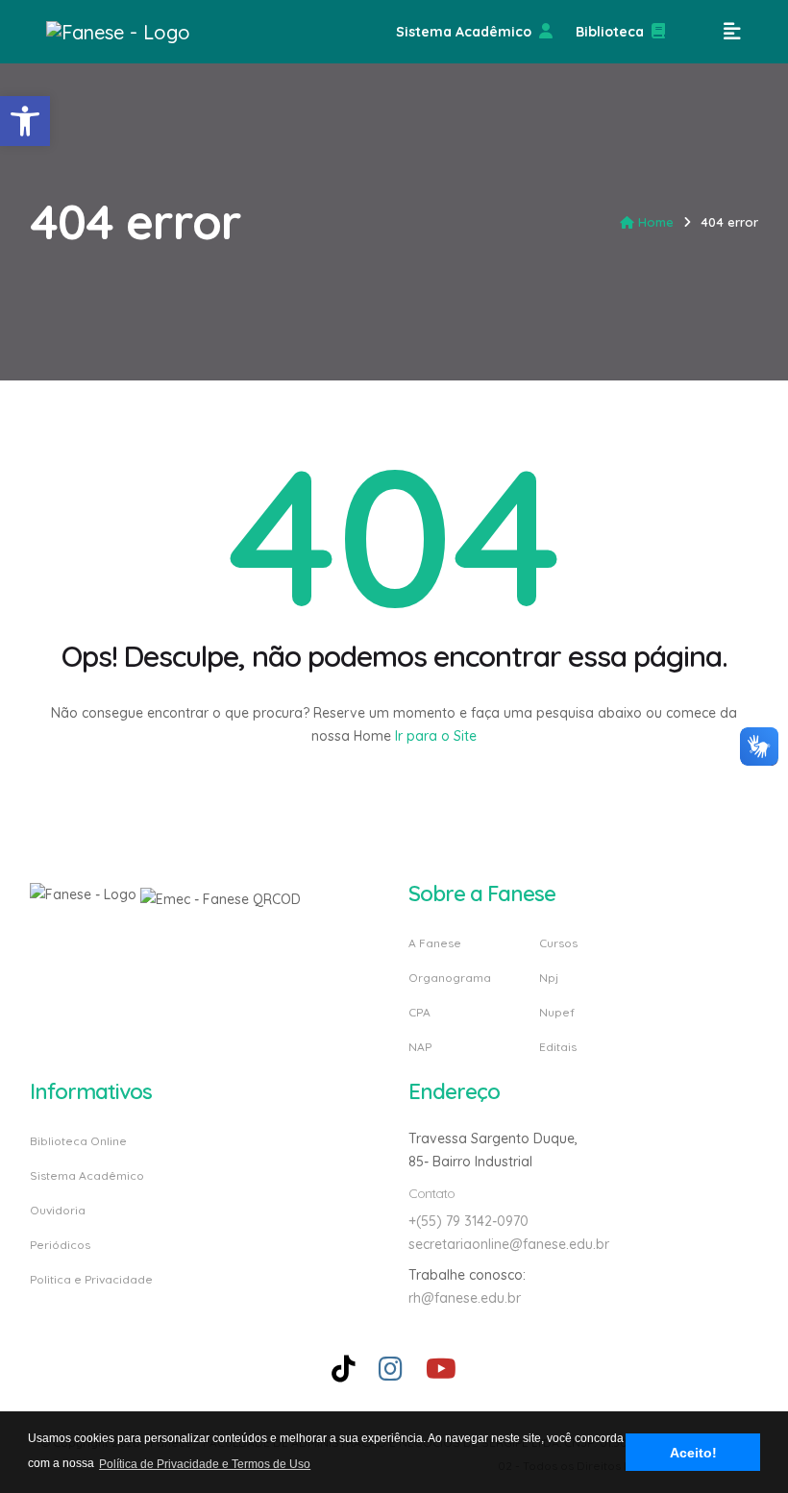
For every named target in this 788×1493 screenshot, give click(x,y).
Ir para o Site (434, 736)
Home (656, 222)
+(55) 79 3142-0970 (468, 1221)
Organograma (449, 977)
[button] (25, 121)
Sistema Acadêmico (463, 31)
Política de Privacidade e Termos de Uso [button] (204, 1464)
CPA (419, 1012)
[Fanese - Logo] (142, 31)
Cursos (558, 944)
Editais (558, 1046)
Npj (548, 977)
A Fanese (434, 944)
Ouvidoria (58, 1210)
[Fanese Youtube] (441, 1368)
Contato (431, 1193)
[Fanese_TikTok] (344, 1368)
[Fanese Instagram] (391, 1368)
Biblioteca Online (78, 1142)
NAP (419, 1046)
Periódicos (60, 1244)
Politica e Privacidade (91, 1278)
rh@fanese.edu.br (464, 1298)
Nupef (557, 1012)
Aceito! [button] (693, 1452)
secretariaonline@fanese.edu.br (508, 1244)
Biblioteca (610, 31)
